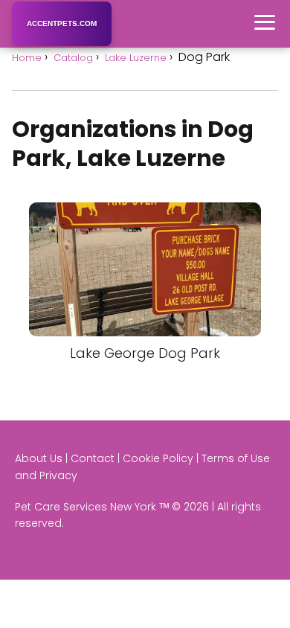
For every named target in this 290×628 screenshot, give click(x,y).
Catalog (73, 58)
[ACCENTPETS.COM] (62, 43)
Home (27, 58)
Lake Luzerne (136, 58)
